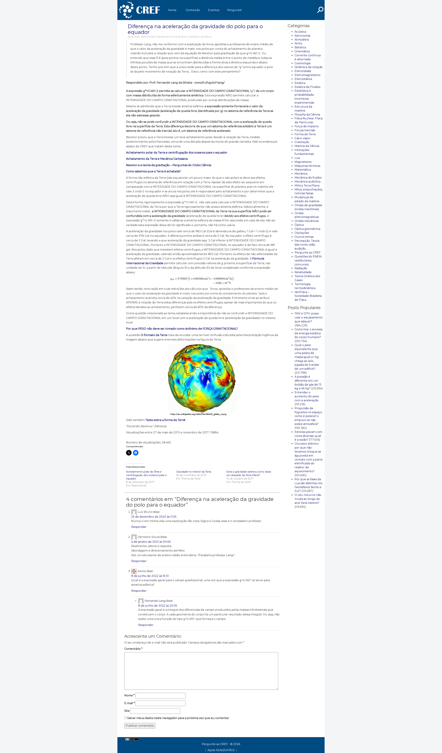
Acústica (300, 31)
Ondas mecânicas (307, 221)
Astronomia (302, 35)
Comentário (133, 648)
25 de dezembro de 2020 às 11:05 (153, 516)
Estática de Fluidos (307, 87)
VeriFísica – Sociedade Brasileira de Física (308, 296)
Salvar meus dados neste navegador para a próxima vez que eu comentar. (178, 718)
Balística (300, 47)
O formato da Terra (154, 335)
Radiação (301, 268)
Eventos (213, 10)
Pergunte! (234, 10)
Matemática (303, 169)
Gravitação (194, 36)
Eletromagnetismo (307, 75)
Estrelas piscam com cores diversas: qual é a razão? (308, 436)
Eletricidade (303, 71)
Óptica (299, 225)
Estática (300, 83)
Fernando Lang (154, 600)
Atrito (298, 43)
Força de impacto (307, 126)
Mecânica (206, 36)
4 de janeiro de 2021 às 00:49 (151, 541)
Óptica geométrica (307, 229)
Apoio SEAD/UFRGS (221, 750)
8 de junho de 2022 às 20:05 (157, 605)
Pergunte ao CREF (308, 252)
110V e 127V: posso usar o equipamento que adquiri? (309, 317)
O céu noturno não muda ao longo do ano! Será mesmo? (308, 499)
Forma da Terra (178, 36)
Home (172, 10)
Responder (139, 527)
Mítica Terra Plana (307, 185)
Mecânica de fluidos (308, 177)
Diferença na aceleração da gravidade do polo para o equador (195, 29)
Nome (129, 695)
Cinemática (302, 51)
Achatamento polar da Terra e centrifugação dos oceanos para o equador (176, 152)
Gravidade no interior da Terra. (194, 471)
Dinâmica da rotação (309, 67)
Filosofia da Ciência (307, 114)
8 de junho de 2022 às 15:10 (150, 576)
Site (126, 710)
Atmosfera (302, 39)
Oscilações (302, 232)
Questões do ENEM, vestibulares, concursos (308, 260)
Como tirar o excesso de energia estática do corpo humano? (309, 333)
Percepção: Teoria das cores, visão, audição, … (307, 244)
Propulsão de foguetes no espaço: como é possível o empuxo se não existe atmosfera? (309, 416)
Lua (297, 158)
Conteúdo (193, 10)
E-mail (129, 703)
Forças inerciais (305, 130)
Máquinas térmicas (307, 165)
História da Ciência (307, 146)
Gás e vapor (303, 138)
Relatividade (303, 272)
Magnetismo (303, 162)
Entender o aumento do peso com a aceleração (307, 396)
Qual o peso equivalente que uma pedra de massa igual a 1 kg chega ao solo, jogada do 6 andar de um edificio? (307, 356)
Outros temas (304, 236)
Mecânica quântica (307, 181)
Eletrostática (303, 79)
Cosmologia (302, 63)
